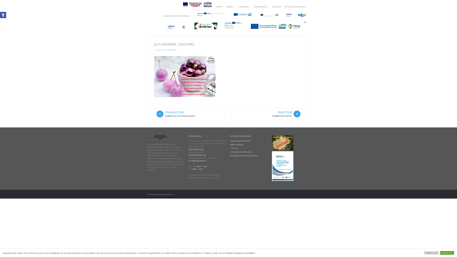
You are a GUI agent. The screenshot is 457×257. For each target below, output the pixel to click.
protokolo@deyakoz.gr (197, 155)
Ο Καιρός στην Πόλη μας (240, 152)
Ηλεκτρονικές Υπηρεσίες (176, 16)
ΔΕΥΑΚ (229, 6)
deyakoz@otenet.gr (196, 149)
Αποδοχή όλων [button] (447, 253)
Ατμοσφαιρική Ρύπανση (240, 141)
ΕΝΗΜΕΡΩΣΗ (260, 6)
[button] (3, 15)
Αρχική (219, 6)
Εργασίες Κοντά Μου (295, 6)
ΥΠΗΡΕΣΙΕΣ (243, 6)
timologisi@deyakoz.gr (197, 161)
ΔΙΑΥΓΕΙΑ (276, 6)
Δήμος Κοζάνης (236, 144)
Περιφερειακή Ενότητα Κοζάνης (244, 155)
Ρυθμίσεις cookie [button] (431, 253)
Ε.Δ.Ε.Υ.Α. (234, 148)
